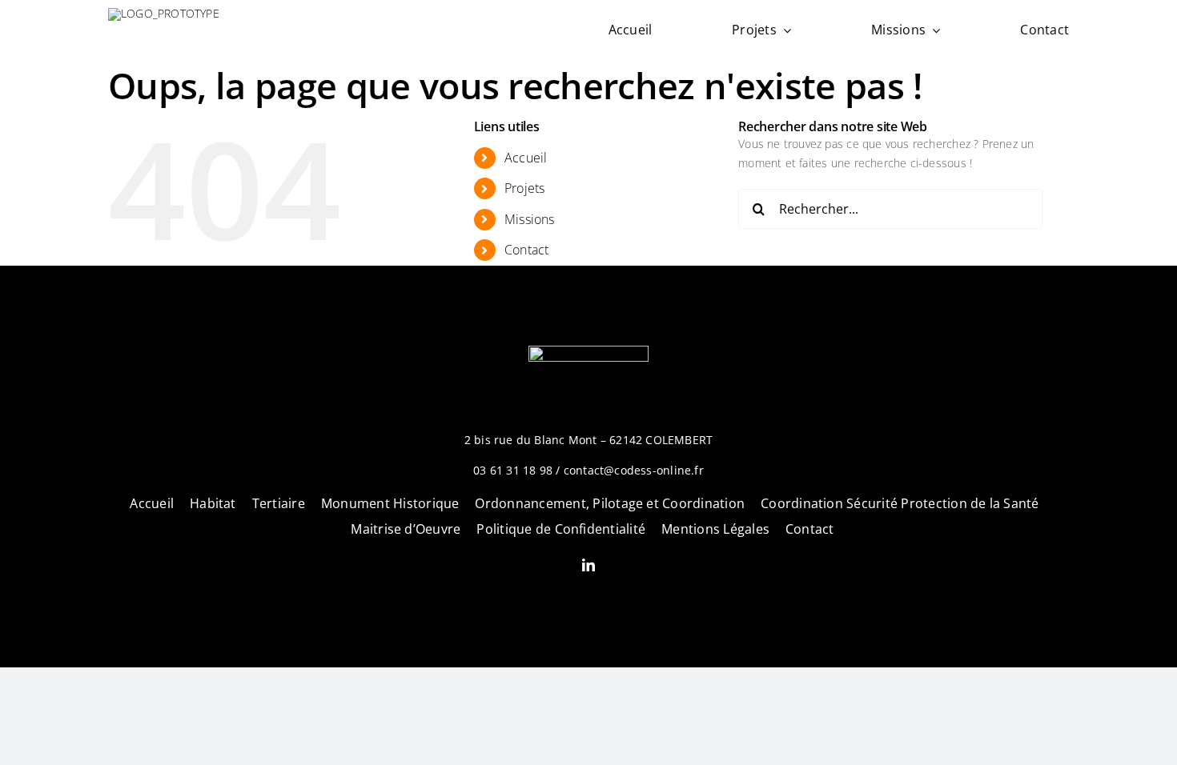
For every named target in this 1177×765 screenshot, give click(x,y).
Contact (526, 249)
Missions (529, 219)
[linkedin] (588, 565)
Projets (524, 188)
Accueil (525, 157)
